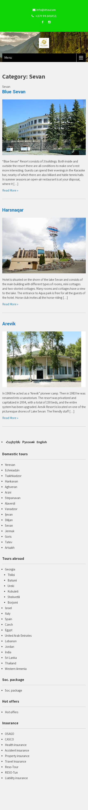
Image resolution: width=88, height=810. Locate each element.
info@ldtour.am (46, 9)
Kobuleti (13, 591)
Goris (8, 536)
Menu (8, 57)
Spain (8, 619)
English (42, 442)
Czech (9, 624)
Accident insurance (17, 750)
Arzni (8, 492)
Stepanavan (12, 498)
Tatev (8, 542)
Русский (28, 442)
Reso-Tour (11, 767)
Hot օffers (11, 712)
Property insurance (17, 756)
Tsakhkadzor (13, 476)
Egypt (8, 630)
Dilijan (9, 520)
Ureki (11, 586)
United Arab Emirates (18, 636)
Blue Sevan (13, 91)
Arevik (9, 323)
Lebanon (11, 641)
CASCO (9, 739)
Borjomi (13, 602)
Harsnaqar (13, 210)
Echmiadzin (12, 470)
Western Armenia (16, 669)
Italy (7, 613)
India (8, 652)
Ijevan (9, 514)
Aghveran (11, 487)
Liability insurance (16, 778)
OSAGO (9, 734)
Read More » (10, 190)
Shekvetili (14, 597)
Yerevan (10, 465)
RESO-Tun (11, 772)
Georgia (10, 569)
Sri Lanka (11, 658)
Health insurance (16, 745)
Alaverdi (10, 503)
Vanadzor (11, 509)
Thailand (10, 663)
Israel (8, 608)
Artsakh (10, 548)
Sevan (9, 525)
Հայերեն (13, 442)
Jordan (9, 647)
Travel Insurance (15, 761)
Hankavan (11, 481)
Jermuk (9, 531)
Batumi (12, 580)
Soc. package (13, 690)
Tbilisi (11, 575)
